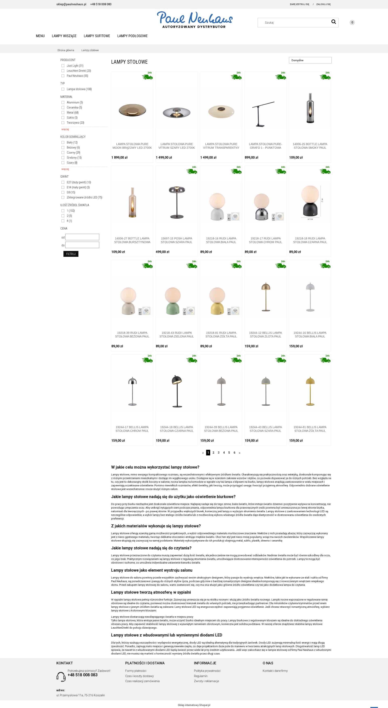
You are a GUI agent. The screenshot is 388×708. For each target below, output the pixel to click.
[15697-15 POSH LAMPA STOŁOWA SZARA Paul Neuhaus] (177, 198)
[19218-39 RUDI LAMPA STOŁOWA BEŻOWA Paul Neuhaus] (132, 292)
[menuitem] (40, 36)
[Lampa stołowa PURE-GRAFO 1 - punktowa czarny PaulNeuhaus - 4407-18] (266, 104)
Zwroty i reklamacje (206, 681)
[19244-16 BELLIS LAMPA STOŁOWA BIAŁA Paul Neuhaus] (310, 292)
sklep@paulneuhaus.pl (71, 4)
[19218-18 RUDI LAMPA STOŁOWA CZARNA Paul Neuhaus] (310, 198)
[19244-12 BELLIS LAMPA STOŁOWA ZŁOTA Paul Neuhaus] (266, 292)
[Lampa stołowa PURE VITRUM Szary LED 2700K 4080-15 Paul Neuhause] (177, 104)
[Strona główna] (194, 20)
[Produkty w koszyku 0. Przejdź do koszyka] (348, 23)
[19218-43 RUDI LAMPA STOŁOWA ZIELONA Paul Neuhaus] (177, 292)
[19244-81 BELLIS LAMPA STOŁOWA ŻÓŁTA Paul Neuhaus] (310, 387)
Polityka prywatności (207, 670)
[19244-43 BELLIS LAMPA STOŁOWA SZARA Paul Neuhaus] (266, 387)
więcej (65, 129)
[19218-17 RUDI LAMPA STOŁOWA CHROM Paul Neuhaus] (266, 198)
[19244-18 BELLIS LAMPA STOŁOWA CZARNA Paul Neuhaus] (177, 387)
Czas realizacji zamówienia (142, 681)
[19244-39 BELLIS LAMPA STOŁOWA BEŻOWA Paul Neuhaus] (221, 387)
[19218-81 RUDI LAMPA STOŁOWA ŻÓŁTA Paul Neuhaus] (221, 292)
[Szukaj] (333, 21)
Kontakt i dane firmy (275, 670)
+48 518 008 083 (101, 4)
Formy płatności (135, 670)
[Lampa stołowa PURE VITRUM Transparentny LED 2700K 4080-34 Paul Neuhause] (221, 104)
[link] (72, 65)
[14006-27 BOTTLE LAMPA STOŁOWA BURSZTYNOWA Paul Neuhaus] (132, 198)
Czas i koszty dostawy (139, 676)
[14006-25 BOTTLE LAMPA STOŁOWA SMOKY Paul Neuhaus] (310, 104)
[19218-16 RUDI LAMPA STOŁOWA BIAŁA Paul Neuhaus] (221, 198)
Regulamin (201, 676)
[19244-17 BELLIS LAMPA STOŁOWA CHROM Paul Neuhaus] (132, 387)
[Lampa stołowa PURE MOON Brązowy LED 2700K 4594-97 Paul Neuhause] (132, 104)
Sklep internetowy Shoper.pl (194, 705)
